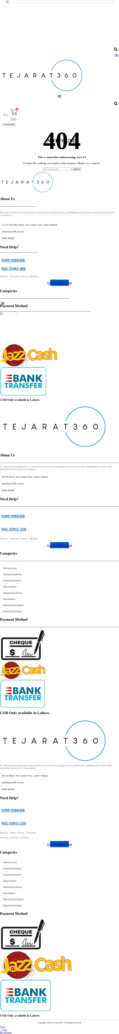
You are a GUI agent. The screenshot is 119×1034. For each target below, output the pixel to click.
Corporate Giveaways (12, 580)
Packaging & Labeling (12, 592)
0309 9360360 (13, 260)
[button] (115, 49)
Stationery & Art (10, 568)
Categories (8, 124)
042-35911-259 (14, 529)
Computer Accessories (12, 574)
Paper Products (9, 599)
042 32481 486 (14, 268)
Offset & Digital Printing (13, 605)
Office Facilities (9, 586)
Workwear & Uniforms (12, 611)
